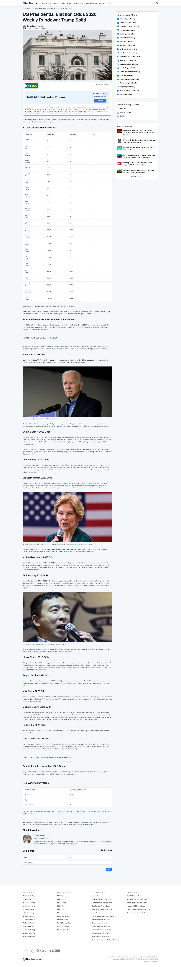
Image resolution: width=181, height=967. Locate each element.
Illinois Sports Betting (127, 34)
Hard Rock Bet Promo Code (136, 913)
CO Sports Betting (29, 920)
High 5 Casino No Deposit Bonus (103, 916)
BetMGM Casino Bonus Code (137, 899)
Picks (63, 3)
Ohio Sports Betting (126, 75)
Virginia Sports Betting (127, 87)
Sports (56, 3)
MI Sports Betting (28, 909)
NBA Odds (61, 909)
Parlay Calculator (63, 930)
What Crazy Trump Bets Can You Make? (43, 338)
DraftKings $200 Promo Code (137, 903)
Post (108, 870)
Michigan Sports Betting (128, 60)
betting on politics (90, 824)
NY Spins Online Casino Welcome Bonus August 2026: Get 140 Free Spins (139, 141)
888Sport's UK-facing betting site (46, 306)
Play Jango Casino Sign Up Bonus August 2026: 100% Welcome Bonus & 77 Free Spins (139, 156)
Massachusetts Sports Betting (130, 57)
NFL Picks (60, 896)
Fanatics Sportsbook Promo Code (138, 909)
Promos (101, 3)
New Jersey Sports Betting (129, 64)
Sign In (103, 850)
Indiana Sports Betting (127, 38)
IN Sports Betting (28, 926)
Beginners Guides (63, 916)
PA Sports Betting (29, 906)
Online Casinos (91, 3)
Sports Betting (79, 3)
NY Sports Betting (29, 896)
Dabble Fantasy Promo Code (102, 903)
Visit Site (100, 100)
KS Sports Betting (29, 899)
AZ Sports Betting (29, 916)
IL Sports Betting (28, 913)
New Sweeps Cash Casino (101, 937)
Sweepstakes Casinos (99, 923)
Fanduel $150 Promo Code (136, 906)
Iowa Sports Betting (126, 41)
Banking (122, 116)
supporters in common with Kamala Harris (66, 549)
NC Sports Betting (29, 937)
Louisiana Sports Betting (128, 49)
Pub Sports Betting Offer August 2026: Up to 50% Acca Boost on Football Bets (138, 171)
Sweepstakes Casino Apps (101, 933)
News (109, 3)
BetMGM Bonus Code (134, 896)
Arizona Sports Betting (127, 19)
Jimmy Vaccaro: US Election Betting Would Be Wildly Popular (51, 757)
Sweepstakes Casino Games (102, 930)
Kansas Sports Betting (127, 45)
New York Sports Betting (128, 68)
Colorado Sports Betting (128, 23)
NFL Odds (60, 906)
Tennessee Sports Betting (128, 83)
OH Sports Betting (29, 933)
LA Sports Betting (29, 930)
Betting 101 (124, 108)
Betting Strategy (125, 112)
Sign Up (109, 850)
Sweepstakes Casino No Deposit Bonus (105, 940)
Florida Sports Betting (127, 30)
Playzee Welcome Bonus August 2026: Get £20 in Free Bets (139, 149)
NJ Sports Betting (29, 903)
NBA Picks (60, 899)
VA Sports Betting (29, 923)
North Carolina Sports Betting (130, 72)
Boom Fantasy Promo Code (101, 899)
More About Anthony (41, 838)
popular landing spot (31, 683)
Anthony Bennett (36, 26)
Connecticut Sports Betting (129, 26)
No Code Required (100, 96)
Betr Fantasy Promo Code (101, 906)
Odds (69, 3)
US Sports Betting (126, 94)
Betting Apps (46, 3)
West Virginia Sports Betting (129, 90)
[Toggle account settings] (157, 3)
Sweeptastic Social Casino (101, 920)
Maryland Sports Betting (128, 53)
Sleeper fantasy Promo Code (102, 909)
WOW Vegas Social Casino (101, 926)
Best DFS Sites (97, 896)
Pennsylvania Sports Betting (129, 79)
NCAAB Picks (61, 903)
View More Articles (136, 176)
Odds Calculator (63, 926)
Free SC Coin (96, 913)
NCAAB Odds (62, 913)
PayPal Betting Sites (64, 923)
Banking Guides (62, 920)
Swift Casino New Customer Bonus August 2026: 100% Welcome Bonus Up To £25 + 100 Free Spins (138, 132)
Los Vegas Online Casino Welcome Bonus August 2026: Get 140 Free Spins (137, 164)
